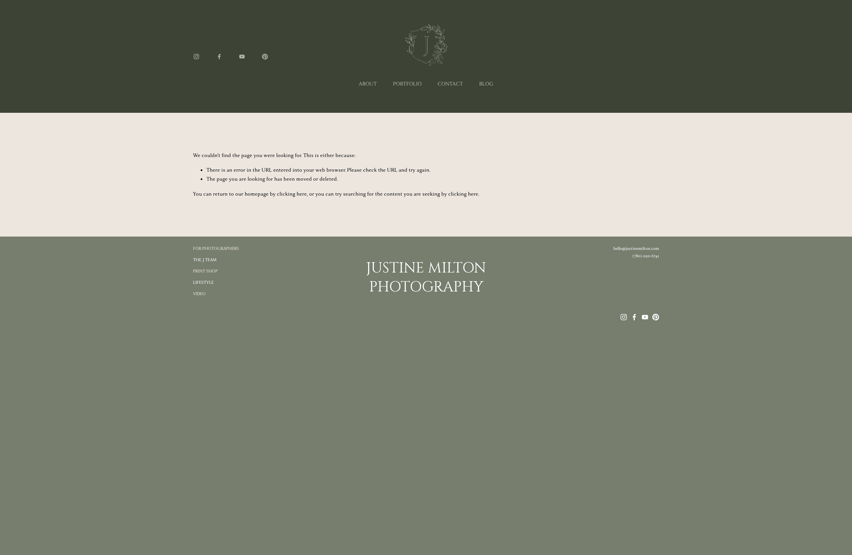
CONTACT (450, 84)
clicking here (292, 194)
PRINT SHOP (205, 271)
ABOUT (368, 84)
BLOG (486, 84)
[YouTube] (242, 56)
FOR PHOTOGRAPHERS (216, 249)
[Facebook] (219, 56)
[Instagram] (196, 56)
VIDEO (199, 294)
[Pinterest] (265, 56)
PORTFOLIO (407, 84)
